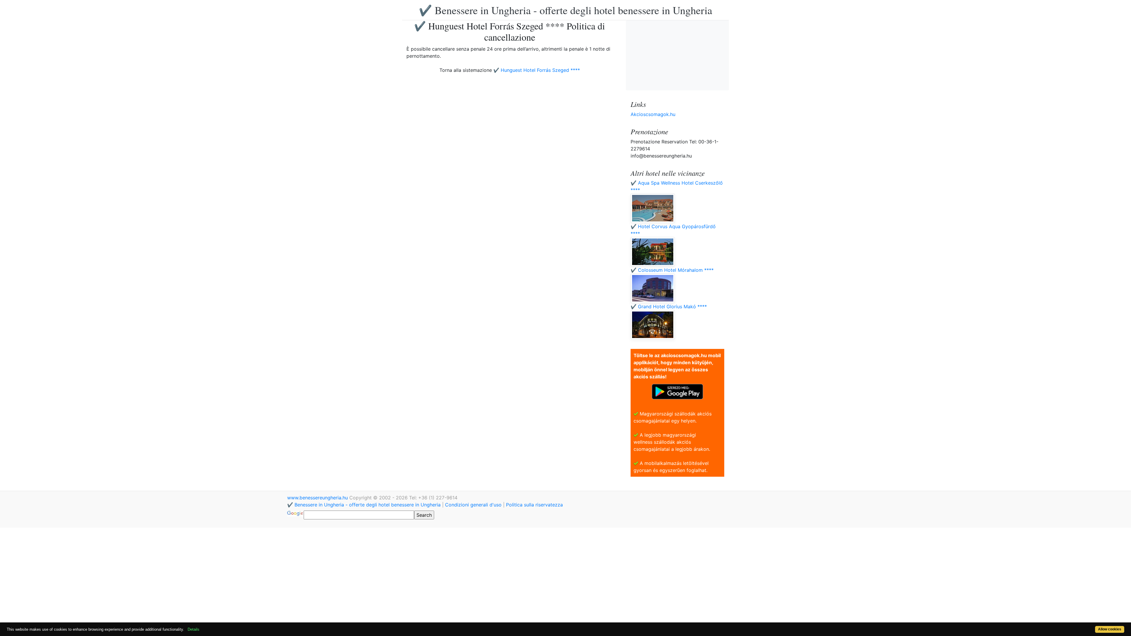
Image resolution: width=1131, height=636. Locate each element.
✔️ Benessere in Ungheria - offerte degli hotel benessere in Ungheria (565, 10)
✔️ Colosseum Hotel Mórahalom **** (672, 270)
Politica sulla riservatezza (534, 505)
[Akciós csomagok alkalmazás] (677, 391)
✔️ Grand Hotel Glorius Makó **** (669, 306)
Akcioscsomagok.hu (653, 114)
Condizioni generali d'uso (473, 505)
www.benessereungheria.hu (318, 498)
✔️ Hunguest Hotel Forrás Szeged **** (536, 70)
